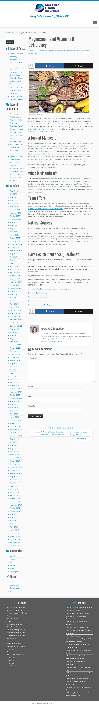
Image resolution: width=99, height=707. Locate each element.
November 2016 (16, 543)
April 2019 (14, 451)
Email (31, 396)
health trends (68, 51)
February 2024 (15, 272)
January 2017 (15, 536)
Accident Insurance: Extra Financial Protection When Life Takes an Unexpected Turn (77, 616)
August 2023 (14, 291)
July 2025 (13, 225)
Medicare (13, 565)
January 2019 (15, 461)
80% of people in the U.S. (46, 151)
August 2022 (14, 329)
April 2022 (14, 342)
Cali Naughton (33, 53)
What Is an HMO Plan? (74, 610)
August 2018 (14, 477)
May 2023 (13, 301)
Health (14, 32)
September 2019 (16, 436)
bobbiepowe (14, 156)
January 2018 (15, 499)
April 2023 (14, 304)
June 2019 (14, 445)
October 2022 (15, 323)
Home (8, 32)
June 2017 (14, 521)
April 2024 (14, 266)
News (12, 568)
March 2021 (14, 379)
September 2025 (16, 219)
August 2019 (14, 439)
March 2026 (14, 207)
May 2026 (13, 200)
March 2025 (14, 235)
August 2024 (14, 254)
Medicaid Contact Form (14, 644)
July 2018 (13, 480)
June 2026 (14, 197)
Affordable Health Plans (14, 610)
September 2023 (16, 288)
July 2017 (13, 517)
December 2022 (15, 316)
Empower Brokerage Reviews (16, 630)
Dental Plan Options (13, 627)
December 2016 (15, 539)
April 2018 (14, 489)
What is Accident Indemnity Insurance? (16, 56)
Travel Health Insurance (74, 636)
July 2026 (13, 194)
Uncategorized (15, 572)
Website (31, 406)
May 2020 (13, 411)
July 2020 (13, 404)
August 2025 (14, 222)
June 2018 (14, 483)
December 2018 (15, 464)
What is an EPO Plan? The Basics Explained (16, 90)
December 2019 (15, 426)
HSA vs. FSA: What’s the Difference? (78, 679)
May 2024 (13, 263)
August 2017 (14, 514)
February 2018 (15, 495)
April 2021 (14, 376)
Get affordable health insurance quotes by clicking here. (49, 289)
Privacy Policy (11, 649)
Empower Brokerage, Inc (44, 703)
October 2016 (15, 546)
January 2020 (15, 423)
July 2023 (13, 294)
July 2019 (13, 442)
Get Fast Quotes (12, 638)
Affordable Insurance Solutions (17, 613)
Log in (12, 582)
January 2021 (15, 386)
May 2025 (13, 229)
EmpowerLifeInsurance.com (38, 297)
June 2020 (14, 408)
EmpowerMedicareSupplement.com (41, 301)
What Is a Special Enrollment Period (78, 627)
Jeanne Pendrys (16, 129)
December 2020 (15, 389)
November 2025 (16, 213)
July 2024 (13, 257)
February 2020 (15, 420)
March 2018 (14, 492)
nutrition (87, 51)
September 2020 (16, 398)
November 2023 (16, 282)
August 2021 (14, 364)
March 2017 (14, 530)
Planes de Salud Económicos (16, 646)
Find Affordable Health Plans (16, 632)
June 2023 (14, 298)
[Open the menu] (95, 22)
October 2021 (15, 357)
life (11, 562)
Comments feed (15, 588)
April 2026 (14, 203)
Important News (12, 641)
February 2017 (15, 533)
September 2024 (16, 251)
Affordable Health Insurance (16, 607)
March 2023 (14, 307)
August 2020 (14, 401)
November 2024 (16, 244)
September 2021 (16, 360)
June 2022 (14, 335)
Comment (32, 358)
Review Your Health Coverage (16, 655)
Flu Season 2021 (83, 438)
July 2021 (13, 367)
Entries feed (14, 585)
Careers (9, 621)
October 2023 (15, 285)
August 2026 (14, 191)
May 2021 (13, 373)
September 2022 (16, 326)
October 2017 (15, 508)
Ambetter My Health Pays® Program (14, 150)
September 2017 (16, 511)
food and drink (58, 51)
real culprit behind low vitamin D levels (43, 129)
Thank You (10, 660)
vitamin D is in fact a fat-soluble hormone (71, 181)
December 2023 (15, 279)
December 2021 (15, 351)
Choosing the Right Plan (14, 624)
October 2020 (15, 395)
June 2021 (14, 370)
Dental (12, 556)
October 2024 (15, 247)
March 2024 (14, 269)
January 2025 (15, 238)
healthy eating (78, 51)
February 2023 (15, 310)
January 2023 (15, 313)
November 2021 (16, 354)
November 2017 (16, 505)
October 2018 (15, 470)
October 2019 (15, 433)
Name (31, 386)
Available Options (12, 619)
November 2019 (16, 429)
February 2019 (15, 458)
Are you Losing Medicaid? (15, 616)
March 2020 (14, 417)
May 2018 (13, 486)
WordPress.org (15, 591)
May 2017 (13, 524)
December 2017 (15, 502)
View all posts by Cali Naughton (52, 341)
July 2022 (13, 332)
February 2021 (15, 382)
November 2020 (16, 392)
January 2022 (15, 348)
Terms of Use (11, 657)
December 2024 (15, 241)
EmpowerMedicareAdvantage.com (41, 305)
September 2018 (16, 473)
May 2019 (13, 448)
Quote (9, 652)
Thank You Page (12, 666)
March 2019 (14, 455)
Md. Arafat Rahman (17, 169)
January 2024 (15, 276)
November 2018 (16, 467)
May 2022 (13, 338)
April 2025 (14, 232)
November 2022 (16, 320)
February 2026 (15, 210)
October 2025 (15, 216)
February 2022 (15, 345)
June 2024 (14, 260)
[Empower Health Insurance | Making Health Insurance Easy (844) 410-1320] (49, 8)
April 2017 (14, 527)
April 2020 (14, 414)
